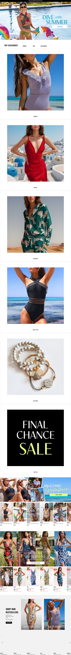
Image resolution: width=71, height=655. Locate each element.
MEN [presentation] (34, 46)
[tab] (24, 46)
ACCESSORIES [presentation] (44, 46)
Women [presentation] (24, 46)
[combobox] (11, 3)
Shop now (9, 622)
